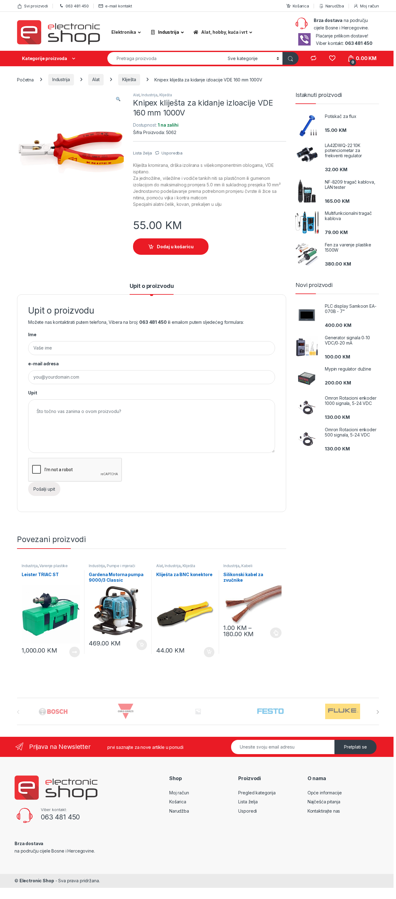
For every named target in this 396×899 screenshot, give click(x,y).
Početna (25, 79)
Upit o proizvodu (152, 286)
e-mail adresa (43, 363)
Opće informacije (325, 792)
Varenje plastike (53, 565)
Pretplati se (355, 746)
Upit (32, 392)
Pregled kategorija (256, 792)
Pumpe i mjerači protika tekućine (112, 567)
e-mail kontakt (118, 5)
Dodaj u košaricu (175, 246)
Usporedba (172, 152)
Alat (95, 79)
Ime (32, 334)
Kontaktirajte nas (324, 811)
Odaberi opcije (273, 633)
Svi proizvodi (36, 5)
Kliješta (129, 79)
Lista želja (247, 801)
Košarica (301, 5)
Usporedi (247, 811)
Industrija (61, 79)
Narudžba (334, 5)
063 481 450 (77, 5)
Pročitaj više (72, 652)
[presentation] (377, 712)
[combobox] (165, 58)
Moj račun (369, 5)
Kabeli (246, 565)
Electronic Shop (36, 880)
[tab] (152, 288)
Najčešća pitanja (324, 801)
